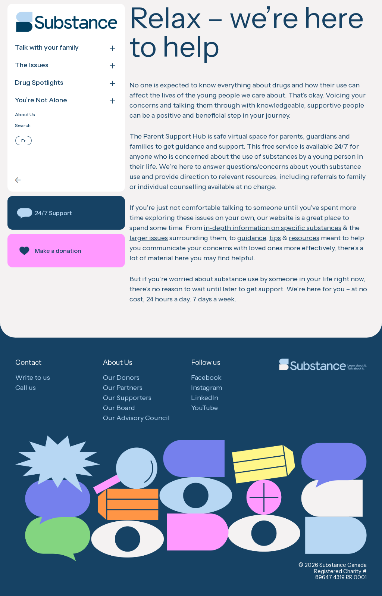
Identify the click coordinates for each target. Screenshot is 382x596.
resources (304, 238)
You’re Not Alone (41, 100)
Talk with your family (47, 48)
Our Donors (121, 377)
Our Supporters (127, 398)
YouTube (204, 408)
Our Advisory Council (136, 418)
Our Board (119, 408)
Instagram (206, 388)
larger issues (148, 238)
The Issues (31, 65)
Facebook (206, 377)
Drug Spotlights (39, 83)
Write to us (32, 377)
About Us (25, 114)
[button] (66, 213)
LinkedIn (204, 398)
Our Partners (123, 388)
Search (23, 125)
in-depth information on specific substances (272, 228)
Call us (25, 388)
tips (275, 238)
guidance (251, 238)
